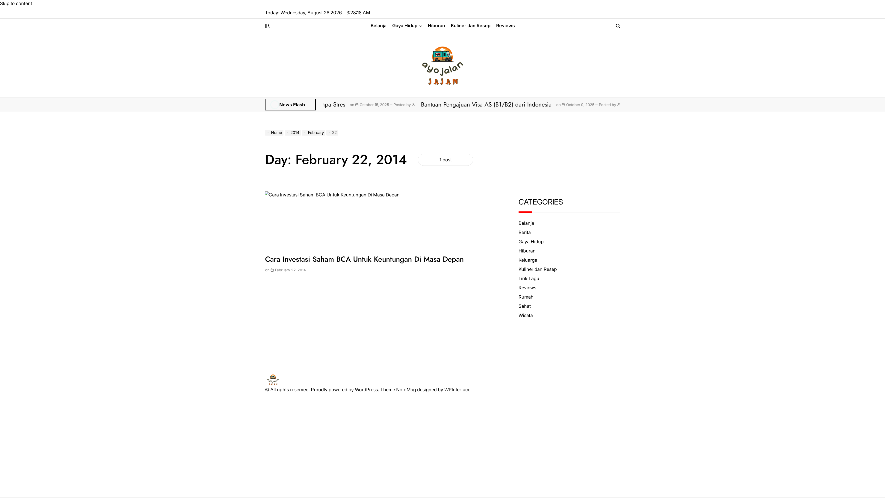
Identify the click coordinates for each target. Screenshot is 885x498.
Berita (525, 232)
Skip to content (16, 3)
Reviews (505, 25)
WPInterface (457, 389)
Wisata (526, 315)
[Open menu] (267, 26)
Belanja (378, 25)
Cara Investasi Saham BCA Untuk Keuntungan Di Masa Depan (364, 259)
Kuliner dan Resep (470, 25)
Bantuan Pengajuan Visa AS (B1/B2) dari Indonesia (462, 104)
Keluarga (528, 260)
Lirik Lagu (529, 278)
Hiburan (436, 25)
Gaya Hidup (404, 25)
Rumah (526, 297)
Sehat (525, 306)
